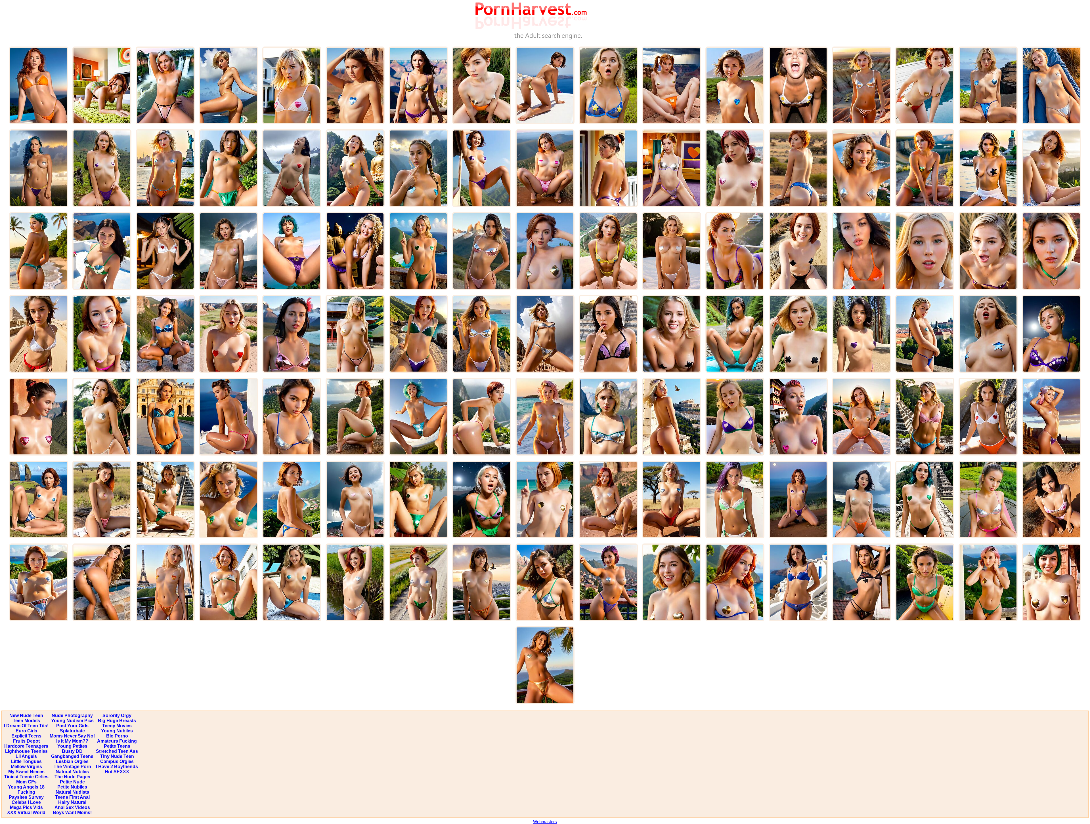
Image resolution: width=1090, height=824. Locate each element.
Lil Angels (26, 756)
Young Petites (72, 746)
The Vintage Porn (72, 766)
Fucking (26, 792)
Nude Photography (72, 715)
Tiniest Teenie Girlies (26, 776)
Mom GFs (26, 781)
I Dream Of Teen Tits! (26, 725)
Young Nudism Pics (72, 720)
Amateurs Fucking (117, 741)
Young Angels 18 (26, 787)
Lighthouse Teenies (26, 751)
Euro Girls (26, 730)
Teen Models (26, 720)
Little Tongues (26, 761)
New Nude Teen (26, 715)
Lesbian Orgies (72, 761)
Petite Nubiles (72, 787)
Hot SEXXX (117, 771)
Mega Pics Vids (26, 807)
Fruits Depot (26, 741)
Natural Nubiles (72, 771)
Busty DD (72, 751)
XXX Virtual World (26, 812)
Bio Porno (117, 736)
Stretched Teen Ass (117, 751)
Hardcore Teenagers (26, 746)
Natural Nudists (72, 792)
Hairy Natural (72, 802)
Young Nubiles (117, 730)
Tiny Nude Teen (117, 756)
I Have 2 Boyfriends (117, 766)
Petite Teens (117, 746)
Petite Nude (72, 781)
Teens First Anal (72, 797)
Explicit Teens (26, 736)
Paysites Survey (26, 797)
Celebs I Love (26, 802)
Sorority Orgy (116, 715)
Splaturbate (72, 730)
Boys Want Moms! (72, 812)
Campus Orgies (117, 761)
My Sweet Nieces (26, 771)
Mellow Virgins (26, 766)
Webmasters (545, 821)
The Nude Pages (72, 776)
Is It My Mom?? (72, 741)
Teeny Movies (117, 725)
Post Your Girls (72, 725)
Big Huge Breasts (117, 720)
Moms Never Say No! (72, 736)
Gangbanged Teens (72, 756)
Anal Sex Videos (72, 807)
